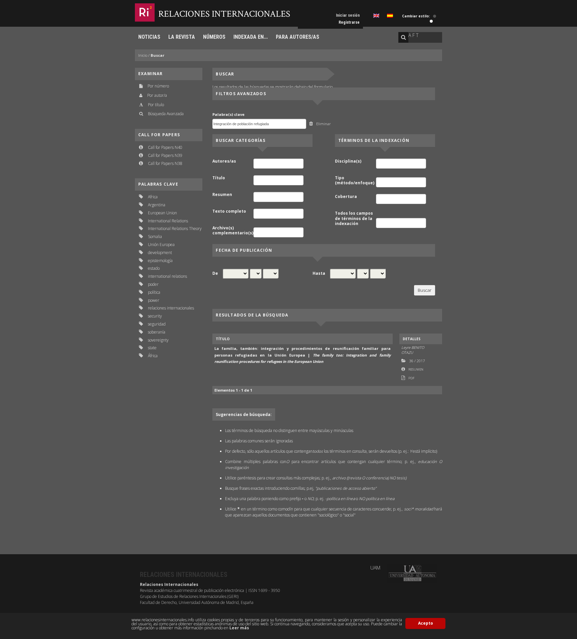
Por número (158, 86)
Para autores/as (297, 37)
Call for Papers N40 (165, 147)
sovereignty (158, 340)
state (152, 348)
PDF (411, 378)
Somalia (155, 236)
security (155, 316)
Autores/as (224, 161)
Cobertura (346, 196)
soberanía (156, 332)
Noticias (149, 37)
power (153, 300)
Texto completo (229, 211)
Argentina (156, 205)
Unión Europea (161, 244)
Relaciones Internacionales (224, 14)
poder (153, 284)
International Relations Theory (175, 228)
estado (154, 268)
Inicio (142, 55)
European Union (162, 213)
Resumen (222, 194)
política (154, 292)
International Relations (168, 221)
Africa (153, 197)
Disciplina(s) (348, 161)
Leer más (239, 628)
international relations (167, 276)
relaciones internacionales (171, 308)
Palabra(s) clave (228, 114)
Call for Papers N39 (165, 155)
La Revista (181, 37)
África (153, 356)
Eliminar (323, 123)
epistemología (160, 260)
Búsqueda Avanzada (166, 114)
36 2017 (417, 360)
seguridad (157, 324)
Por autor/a (157, 95)
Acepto (425, 623)
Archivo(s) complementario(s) (232, 230)
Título (218, 178)
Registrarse (349, 22)
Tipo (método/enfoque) (354, 180)
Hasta (319, 273)
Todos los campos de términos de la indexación (354, 218)
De (215, 273)
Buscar (157, 55)
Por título (156, 105)
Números (214, 37)
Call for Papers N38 (165, 163)
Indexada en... (250, 37)
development (160, 252)
